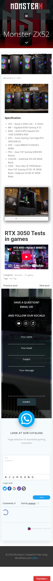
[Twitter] (5, 488)
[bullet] (25, 477)
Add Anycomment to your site (41, 528)
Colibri (34, 558)
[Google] (14, 488)
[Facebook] (9, 488)
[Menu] (26, 16)
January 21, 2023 (13, 78)
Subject (26, 359)
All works (19, 275)
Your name (26, 336)
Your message (26, 370)
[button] (7, 202)
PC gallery (29, 275)
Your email (26, 348)
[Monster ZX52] (26, 63)
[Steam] (24, 488)
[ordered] (21, 477)
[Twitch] (19, 488)
